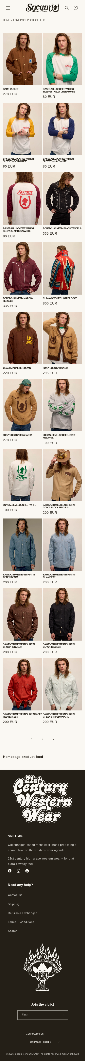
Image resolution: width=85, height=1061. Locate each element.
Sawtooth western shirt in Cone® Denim (19, 576)
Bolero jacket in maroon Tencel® (18, 299)
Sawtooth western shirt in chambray (59, 576)
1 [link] (32, 739)
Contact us (15, 894)
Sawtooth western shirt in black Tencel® (59, 645)
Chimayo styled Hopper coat (59, 298)
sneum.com (21, 1054)
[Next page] (53, 739)
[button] (8, 8)
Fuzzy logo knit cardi (55, 368)
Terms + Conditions (21, 921)
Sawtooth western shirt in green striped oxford (59, 715)
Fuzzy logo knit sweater (17, 435)
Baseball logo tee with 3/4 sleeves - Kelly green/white (59, 90)
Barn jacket (10, 89)
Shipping (14, 904)
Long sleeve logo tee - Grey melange (59, 436)
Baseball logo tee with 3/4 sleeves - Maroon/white (18, 229)
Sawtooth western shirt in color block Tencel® (59, 506)
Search (13, 930)
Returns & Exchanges (22, 913)
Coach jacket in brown (17, 368)
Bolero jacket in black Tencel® (62, 228)
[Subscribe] (63, 1015)
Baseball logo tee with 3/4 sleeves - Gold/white (18, 160)
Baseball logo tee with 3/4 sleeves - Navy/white (58, 160)
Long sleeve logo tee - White (19, 505)
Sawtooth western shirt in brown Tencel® (19, 645)
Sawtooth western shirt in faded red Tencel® (22, 715)
